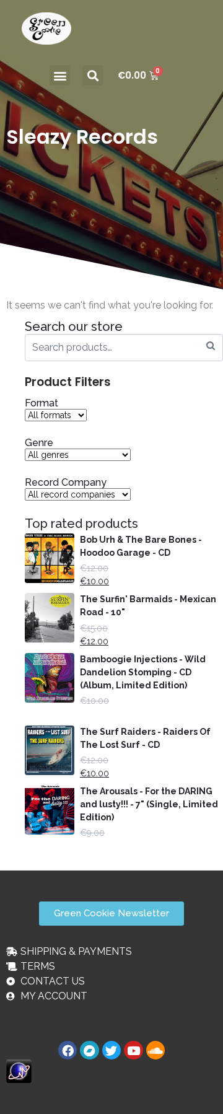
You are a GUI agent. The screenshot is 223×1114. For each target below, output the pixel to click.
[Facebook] (67, 1050)
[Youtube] (133, 1050)
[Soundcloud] (155, 1050)
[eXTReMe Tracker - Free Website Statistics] (19, 1071)
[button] (60, 75)
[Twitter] (111, 1050)
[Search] (210, 346)
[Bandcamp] (89, 1050)
